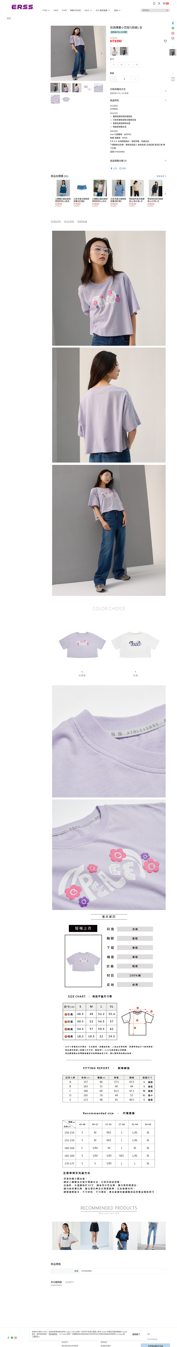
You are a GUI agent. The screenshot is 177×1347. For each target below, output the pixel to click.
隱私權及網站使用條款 (70, 1346)
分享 (115, 168)
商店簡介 (65, 1342)
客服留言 (104, 1342)
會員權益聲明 (106, 1346)
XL (137, 65)
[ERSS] (22, 7)
